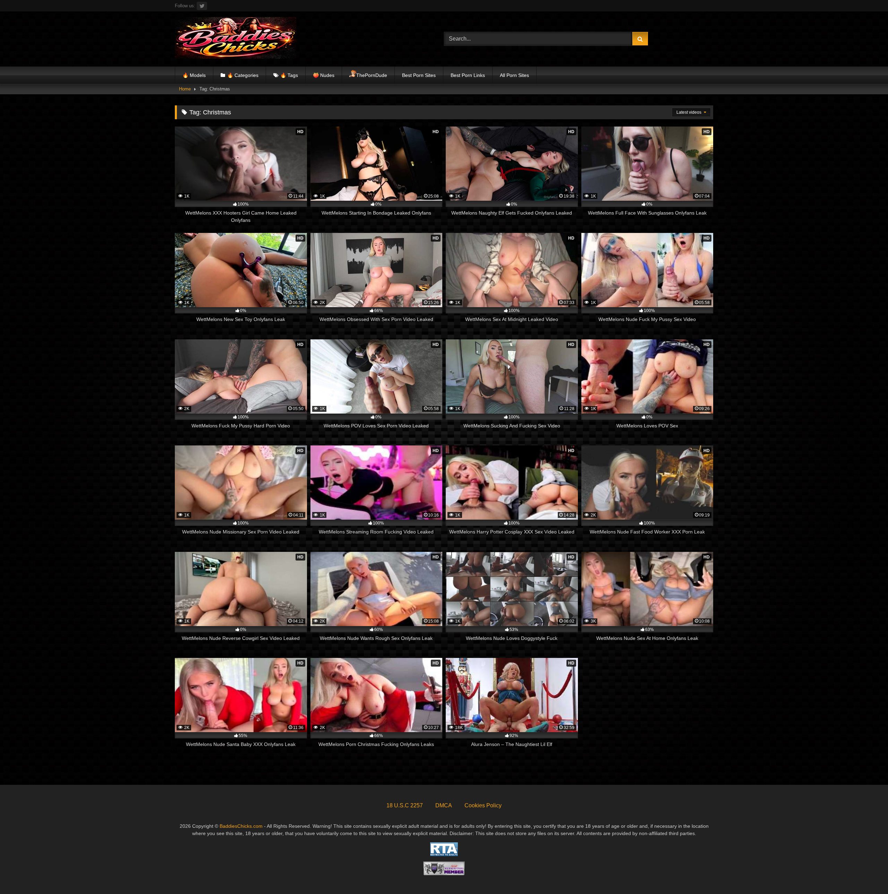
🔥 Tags (289, 75)
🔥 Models (194, 75)
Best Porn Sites (419, 75)
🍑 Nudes (323, 75)
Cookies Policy (483, 805)
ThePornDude (371, 75)
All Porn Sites (514, 75)
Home (185, 89)
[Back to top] (866, 873)
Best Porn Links (468, 75)
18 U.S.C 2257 (404, 805)
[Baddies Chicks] (235, 39)
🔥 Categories (242, 75)
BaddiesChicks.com (241, 826)
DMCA (443, 805)
